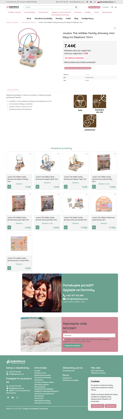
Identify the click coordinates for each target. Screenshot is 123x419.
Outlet (68, 18)
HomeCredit (38, 398)
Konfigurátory (87, 18)
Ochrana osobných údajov (44, 382)
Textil (96, 12)
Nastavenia (110, 406)
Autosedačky (29, 12)
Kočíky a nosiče (14, 12)
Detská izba (43, 12)
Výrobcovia (67, 378)
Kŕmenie (77, 12)
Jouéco (87, 74)
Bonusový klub (39, 387)
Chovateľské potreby (60, 15)
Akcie (29, 18)
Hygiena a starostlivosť (61, 12)
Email (65, 332)
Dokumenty (38, 380)
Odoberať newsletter (73, 346)
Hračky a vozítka (12, 22)
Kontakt (37, 371)
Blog (76, 18)
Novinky (59, 18)
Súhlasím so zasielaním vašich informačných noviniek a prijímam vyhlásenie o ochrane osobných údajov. (86, 340)
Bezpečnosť (107, 12)
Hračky (88, 12)
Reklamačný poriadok (42, 375)
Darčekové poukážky (43, 18)
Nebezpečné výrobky (42, 401)
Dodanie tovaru (40, 373)
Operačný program (41, 384)
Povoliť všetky (98, 406)
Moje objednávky (97, 371)
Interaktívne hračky (28, 22)
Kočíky (25, 409)
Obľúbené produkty (98, 373)
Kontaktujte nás (69, 371)
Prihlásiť (106, 7)
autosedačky (33, 409)
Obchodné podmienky (42, 378)
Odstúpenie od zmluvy (42, 403)
